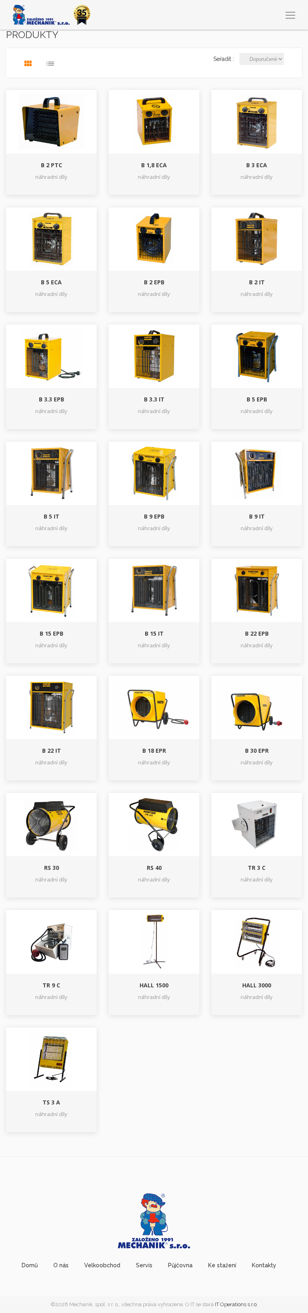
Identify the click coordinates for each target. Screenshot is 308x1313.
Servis (144, 1265)
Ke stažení (222, 1265)
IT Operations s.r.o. (236, 1304)
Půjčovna (180, 1265)
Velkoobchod (102, 1265)
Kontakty (264, 1265)
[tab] (28, 64)
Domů (30, 1265)
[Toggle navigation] (290, 15)
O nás (61, 1265)
